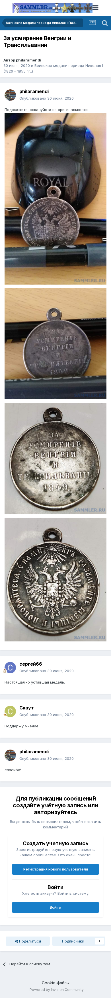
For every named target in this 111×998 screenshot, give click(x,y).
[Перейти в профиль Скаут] (10, 711)
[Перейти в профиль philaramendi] (10, 95)
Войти (55, 907)
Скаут (26, 708)
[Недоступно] (55, 198)
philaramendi (28, 60)
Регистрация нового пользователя (55, 869)
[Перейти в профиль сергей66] (10, 667)
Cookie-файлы (55, 982)
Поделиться (29, 941)
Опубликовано (46, 98)
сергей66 (30, 664)
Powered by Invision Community (57, 989)
